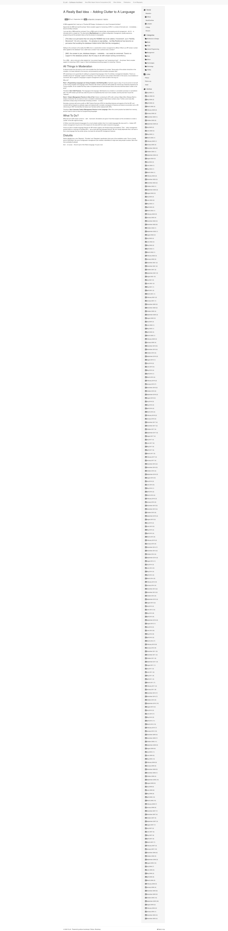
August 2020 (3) (151, 318)
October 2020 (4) (151, 311)
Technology (150, 66)
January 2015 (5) (151, 544)
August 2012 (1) (151, 623)
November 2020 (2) (152, 308)
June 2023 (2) (150, 200)
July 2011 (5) (150, 668)
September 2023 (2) (152, 190)
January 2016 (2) (151, 502)
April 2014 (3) (150, 575)
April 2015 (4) (150, 533)
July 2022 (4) (150, 238)
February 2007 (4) (152, 845)
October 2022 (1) (151, 228)
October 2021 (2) (151, 269)
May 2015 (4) (150, 530)
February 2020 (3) (152, 339)
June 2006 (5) (150, 870)
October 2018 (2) (151, 391)
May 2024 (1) (150, 169)
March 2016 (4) (151, 495)
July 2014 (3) (150, 564)
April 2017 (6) (150, 450)
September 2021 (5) (152, 273)
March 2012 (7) (151, 641)
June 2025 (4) (150, 131)
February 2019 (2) (152, 380)
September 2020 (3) (152, 315)
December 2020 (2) (152, 304)
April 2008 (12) (151, 797)
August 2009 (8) (151, 748)
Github (149, 17)
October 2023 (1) (151, 186)
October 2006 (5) (151, 856)
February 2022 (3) (152, 256)
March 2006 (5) (151, 880)
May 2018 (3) (150, 405)
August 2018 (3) (151, 398)
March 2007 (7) (151, 842)
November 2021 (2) (152, 266)
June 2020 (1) (150, 325)
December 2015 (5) (152, 505)
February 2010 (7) (152, 727)
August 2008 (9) (151, 783)
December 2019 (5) (152, 346)
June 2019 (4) (150, 367)
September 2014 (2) (152, 557)
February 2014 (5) (152, 582)
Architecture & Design (153, 39)
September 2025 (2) (152, 124)
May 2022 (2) (150, 245)
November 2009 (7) (152, 738)
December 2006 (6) (152, 852)
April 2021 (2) (150, 290)
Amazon (147, 31)
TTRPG (149, 70)
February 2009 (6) (152, 762)
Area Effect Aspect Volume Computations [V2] (98, 2)
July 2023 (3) (150, 197)
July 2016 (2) (150, 481)
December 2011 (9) (152, 651)
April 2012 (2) (150, 637)
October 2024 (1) (151, 151)
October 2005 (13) (152, 898)
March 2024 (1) (151, 172)
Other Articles (117, 2)
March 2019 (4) (151, 377)
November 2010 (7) (152, 696)
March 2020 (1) (151, 335)
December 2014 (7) (152, 547)
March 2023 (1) (151, 210)
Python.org (148, 81)
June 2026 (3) (150, 96)
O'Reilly (147, 27)
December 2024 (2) (152, 148)
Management (150, 52)
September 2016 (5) (152, 474)
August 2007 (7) (151, 825)
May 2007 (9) (150, 835)
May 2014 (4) (150, 571)
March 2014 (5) (151, 578)
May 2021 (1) (150, 287)
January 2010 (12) (152, 731)
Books (148, 42)
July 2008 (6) (150, 786)
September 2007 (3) (152, 821)
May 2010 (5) (150, 717)
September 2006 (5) (152, 859)
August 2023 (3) (151, 193)
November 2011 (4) (152, 655)
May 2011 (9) (150, 675)
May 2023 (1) (150, 203)
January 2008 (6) (151, 807)
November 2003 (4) (152, 918)
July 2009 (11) (151, 752)
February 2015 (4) (152, 540)
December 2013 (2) (152, 589)
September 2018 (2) (152, 394)
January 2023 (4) (151, 217)
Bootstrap (98, 929)
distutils (70, 138)
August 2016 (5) (151, 478)
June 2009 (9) (150, 755)
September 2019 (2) (152, 356)
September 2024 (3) (152, 155)
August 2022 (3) (151, 235)
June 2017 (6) (150, 443)
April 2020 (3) (150, 332)
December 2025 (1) (152, 117)
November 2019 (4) (152, 349)
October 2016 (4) (151, 471)
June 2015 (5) (150, 526)
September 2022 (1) (152, 231)
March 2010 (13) (151, 724)
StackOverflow (149, 20)
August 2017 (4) (151, 436)
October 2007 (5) (151, 818)
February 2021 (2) (152, 297)
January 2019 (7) (151, 384)
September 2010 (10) (153, 703)
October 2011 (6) (151, 658)
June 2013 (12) (151, 609)
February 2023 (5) (152, 214)
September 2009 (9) (152, 745)
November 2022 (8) (152, 224)
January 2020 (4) (151, 342)
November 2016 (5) (152, 467)
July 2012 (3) (150, 627)
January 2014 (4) (151, 585)
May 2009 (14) (151, 759)
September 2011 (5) (152, 662)
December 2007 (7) (152, 811)
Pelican (147, 78)
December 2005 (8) (152, 891)
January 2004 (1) (151, 911)
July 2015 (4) (150, 523)
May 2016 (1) (150, 488)
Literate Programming (153, 49)
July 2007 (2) (150, 828)
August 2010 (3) (151, 707)
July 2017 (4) (150, 439)
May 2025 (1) (150, 134)
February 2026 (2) (152, 110)
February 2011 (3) (152, 686)
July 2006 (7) (150, 866)
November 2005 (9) (152, 894)
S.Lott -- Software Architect (72, 2)
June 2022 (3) (150, 242)
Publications (127, 2)
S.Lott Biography (137, 2)
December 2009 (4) (152, 734)
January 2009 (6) (151, 766)
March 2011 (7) (151, 682)
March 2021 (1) (151, 294)
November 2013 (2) (152, 592)
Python (149, 59)
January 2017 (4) (151, 460)
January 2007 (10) (152, 849)
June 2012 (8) (150, 630)
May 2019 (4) (150, 370)
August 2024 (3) (151, 158)
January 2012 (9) (151, 648)
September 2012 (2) (152, 620)
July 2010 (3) (150, 710)
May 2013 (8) (150, 613)
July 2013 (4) (150, 606)
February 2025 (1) (152, 141)
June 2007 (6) (150, 832)
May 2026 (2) (150, 99)
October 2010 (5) (151, 700)
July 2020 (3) (150, 321)
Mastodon (148, 13)
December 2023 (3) (152, 179)
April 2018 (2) (150, 408)
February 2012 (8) (152, 644)
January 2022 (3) (151, 259)
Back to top (161, 929)
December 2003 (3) (152, 915)
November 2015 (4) (152, 509)
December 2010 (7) (152, 693)
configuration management (95, 19)
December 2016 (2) (152, 464)
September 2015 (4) (152, 516)
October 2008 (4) (151, 776)
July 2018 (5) (150, 401)
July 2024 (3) (150, 162)
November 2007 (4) (152, 814)
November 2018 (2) (152, 387)
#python (106, 19)
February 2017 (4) (152, 457)
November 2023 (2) (152, 183)
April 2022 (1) (150, 249)
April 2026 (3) (150, 103)
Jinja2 (146, 85)
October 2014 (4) (151, 554)
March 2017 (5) (151, 453)
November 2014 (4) (152, 550)
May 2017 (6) (150, 446)
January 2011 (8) (151, 689)
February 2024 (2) (152, 176)
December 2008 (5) (152, 769)
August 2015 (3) (151, 519)
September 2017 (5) (152, 433)
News (148, 56)
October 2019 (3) (151, 353)
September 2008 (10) (153, 780)
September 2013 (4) (152, 599)
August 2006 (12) (151, 863)
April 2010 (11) (151, 721)
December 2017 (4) (152, 422)
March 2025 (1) (151, 138)
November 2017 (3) (152, 426)
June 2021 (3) (150, 283)
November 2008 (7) (152, 773)
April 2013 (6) (150, 616)
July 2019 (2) (150, 363)
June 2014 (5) (150, 568)
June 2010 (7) (150, 714)
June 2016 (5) (150, 485)
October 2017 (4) (151, 429)
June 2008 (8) (150, 790)
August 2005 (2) (151, 904)
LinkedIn (149, 24)
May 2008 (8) (150, 793)
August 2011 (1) (151, 665)
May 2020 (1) (150, 328)
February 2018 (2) (152, 415)
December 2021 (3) (152, 262)
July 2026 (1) (150, 92)
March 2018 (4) (151, 412)
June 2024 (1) (150, 165)
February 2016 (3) (152, 498)
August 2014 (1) (151, 561)
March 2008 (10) (151, 800)
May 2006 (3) (150, 873)
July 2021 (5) (150, 280)
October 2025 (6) (151, 120)
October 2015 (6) (151, 512)
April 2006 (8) (150, 877)
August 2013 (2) (151, 603)
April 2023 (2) (150, 207)
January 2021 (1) (151, 301)
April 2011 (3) (150, 679)
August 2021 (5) (151, 276)
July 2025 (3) (150, 127)
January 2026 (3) (151, 113)
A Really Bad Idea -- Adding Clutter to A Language (99, 11)
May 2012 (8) (150, 634)
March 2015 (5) (151, 537)
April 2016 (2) (150, 492)
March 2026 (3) (151, 106)
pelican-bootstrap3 (84, 929)
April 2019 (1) (150, 374)
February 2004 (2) (152, 908)
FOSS (148, 45)
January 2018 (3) (151, 419)
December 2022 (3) (152, 221)
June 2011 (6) (150, 672)
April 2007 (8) (150, 839)
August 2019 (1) (151, 360)
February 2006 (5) (152, 884)
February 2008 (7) (152, 804)
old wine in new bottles (99, 41)
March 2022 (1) (151, 252)
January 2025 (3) (151, 144)
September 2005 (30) (153, 901)
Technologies (150, 63)
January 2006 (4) (151, 887)
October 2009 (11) (152, 741)
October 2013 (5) (151, 596)
